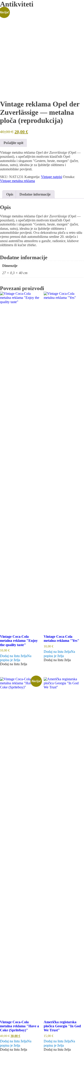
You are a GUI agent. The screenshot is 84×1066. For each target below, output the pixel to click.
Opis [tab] (9, 194)
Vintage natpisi (51, 177)
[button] (15, 658)
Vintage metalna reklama (17, 181)
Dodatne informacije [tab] (35, 194)
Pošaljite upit (13, 143)
